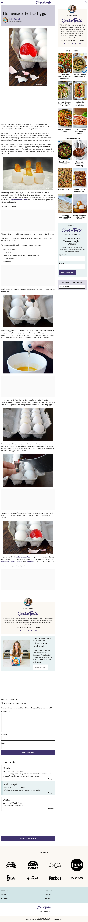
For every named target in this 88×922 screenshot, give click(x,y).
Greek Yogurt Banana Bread (79, 190)
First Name (64, 255)
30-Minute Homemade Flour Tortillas (64, 217)
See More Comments (28, 838)
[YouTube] (36, 630)
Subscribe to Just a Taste (21, 557)
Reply (50, 779)
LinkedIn (46, 898)
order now (39, 667)
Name (4, 735)
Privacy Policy (31, 919)
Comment (5, 711)
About (40, 911)
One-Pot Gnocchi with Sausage (79, 75)
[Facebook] (28, 630)
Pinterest (18, 561)
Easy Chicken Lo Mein (64, 130)
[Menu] (2, 2)
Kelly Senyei (14, 19)
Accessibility (57, 919)
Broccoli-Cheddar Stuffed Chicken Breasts (65, 104)
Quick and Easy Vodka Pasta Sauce (80, 131)
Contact (47, 911)
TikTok (12, 561)
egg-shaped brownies (19, 200)
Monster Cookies (64, 189)
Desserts (14, 7)
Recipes (9, 7)
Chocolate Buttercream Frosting (80, 164)
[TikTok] (32, 630)
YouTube (46, 894)
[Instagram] (24, 630)
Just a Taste (44, 2)
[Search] (86, 2)
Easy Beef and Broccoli (64, 163)
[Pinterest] (21, 630)
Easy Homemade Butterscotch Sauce (79, 217)
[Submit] (61, 287)
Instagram (30, 561)
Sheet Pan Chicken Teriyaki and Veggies (64, 76)
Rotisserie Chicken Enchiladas (79, 104)
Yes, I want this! (67, 272)
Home (4, 7)
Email (3, 743)
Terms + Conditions (44, 919)
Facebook (5, 561)
